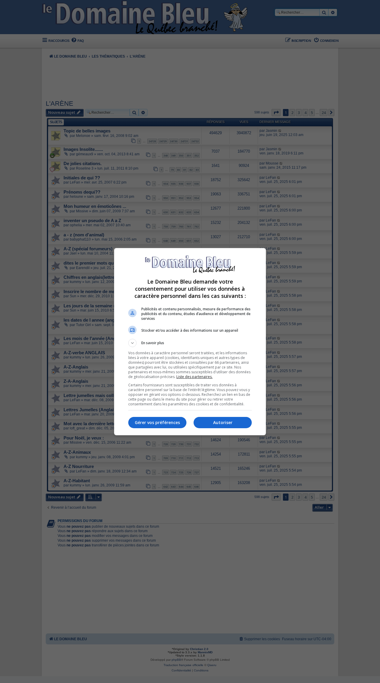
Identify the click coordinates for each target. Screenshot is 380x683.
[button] (190, 343)
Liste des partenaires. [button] (194, 376)
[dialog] (190, 341)
